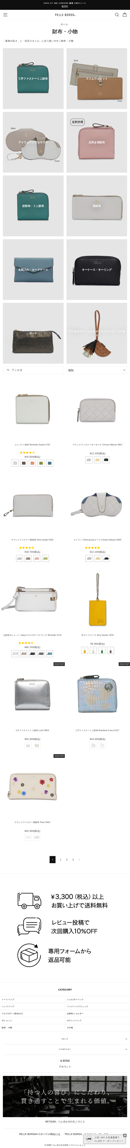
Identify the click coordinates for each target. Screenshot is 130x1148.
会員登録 (65, 1060)
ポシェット (7, 1020)
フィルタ (17, 370)
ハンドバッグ (8, 1006)
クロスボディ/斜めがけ (12, 1013)
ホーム (64, 24)
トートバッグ (8, 999)
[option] (65, 5)
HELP (65, 1039)
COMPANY (65, 1049)
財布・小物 (7, 1027)
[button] (28, 452)
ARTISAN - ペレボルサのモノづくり (65, 1121)
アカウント (65, 1066)
